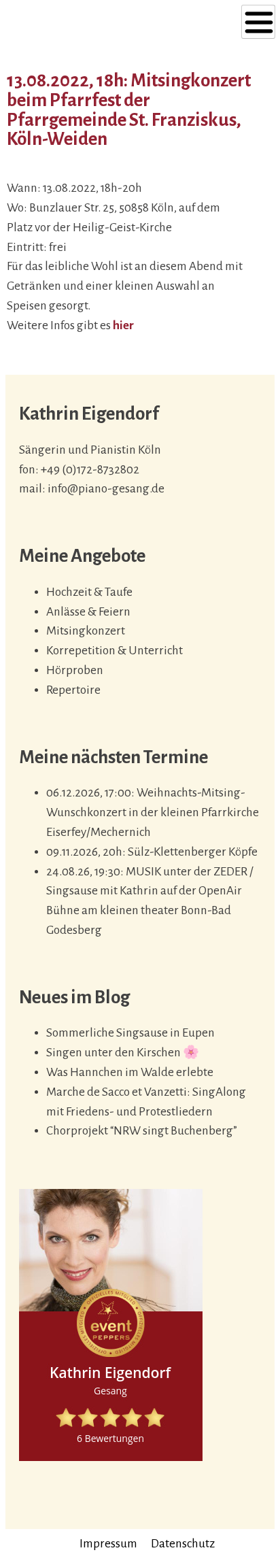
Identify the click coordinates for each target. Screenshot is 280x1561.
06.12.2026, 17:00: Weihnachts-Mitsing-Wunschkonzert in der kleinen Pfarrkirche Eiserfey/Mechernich (152, 812)
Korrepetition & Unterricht (114, 650)
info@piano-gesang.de (106, 488)
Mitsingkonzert (85, 630)
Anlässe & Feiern (88, 611)
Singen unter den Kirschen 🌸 (122, 1052)
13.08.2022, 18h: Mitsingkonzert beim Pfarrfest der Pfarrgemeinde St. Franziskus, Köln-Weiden (129, 110)
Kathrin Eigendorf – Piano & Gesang (101, 25)
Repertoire (73, 690)
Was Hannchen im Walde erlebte (129, 1072)
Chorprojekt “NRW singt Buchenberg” (141, 1130)
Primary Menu (258, 22)
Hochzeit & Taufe (89, 592)
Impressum (108, 1543)
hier (123, 325)
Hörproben (74, 670)
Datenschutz (183, 1543)
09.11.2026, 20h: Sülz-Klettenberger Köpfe (152, 851)
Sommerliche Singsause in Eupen (130, 1032)
